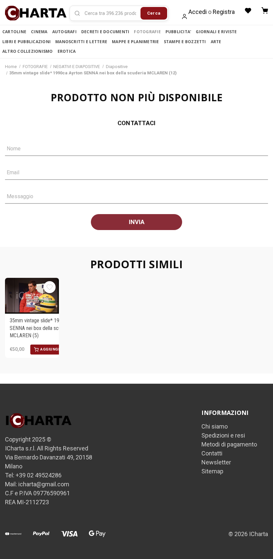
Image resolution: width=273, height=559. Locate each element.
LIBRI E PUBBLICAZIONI (26, 41)
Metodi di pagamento (229, 444)
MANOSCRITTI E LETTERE (81, 41)
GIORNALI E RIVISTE (216, 32)
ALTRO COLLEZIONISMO (27, 51)
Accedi (197, 11)
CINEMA (39, 32)
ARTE (216, 41)
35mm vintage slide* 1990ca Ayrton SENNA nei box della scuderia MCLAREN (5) (47, 328)
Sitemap (212, 471)
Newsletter (216, 462)
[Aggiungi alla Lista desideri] (50, 287)
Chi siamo (214, 426)
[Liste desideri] (248, 10)
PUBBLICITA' (178, 32)
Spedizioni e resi (223, 435)
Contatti (211, 453)
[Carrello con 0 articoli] (264, 10)
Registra (224, 11)
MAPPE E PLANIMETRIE (135, 41)
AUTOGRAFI (64, 32)
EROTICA (67, 51)
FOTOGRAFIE (147, 32)
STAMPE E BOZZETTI (185, 41)
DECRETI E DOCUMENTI (105, 32)
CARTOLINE (14, 32)
